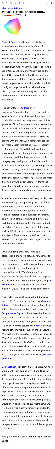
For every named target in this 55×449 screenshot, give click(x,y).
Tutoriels (11, 3)
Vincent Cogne (9, 42)
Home (3, 3)
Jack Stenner (9, 366)
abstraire (7, 8)
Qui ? (23, 3)
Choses (7, 3)
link (26, 58)
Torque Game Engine (13, 313)
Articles (18, 8)
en (48, 3)
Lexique (15, 3)
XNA (38, 325)
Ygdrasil (25, 107)
